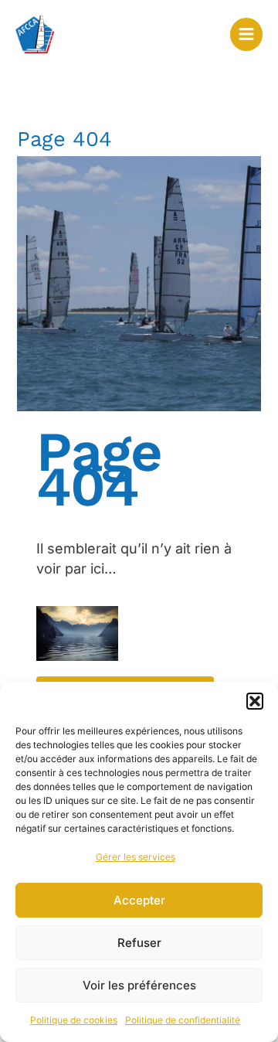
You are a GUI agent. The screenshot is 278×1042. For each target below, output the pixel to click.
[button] (255, 701)
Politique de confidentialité (182, 1020)
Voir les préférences (139, 985)
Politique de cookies (73, 1020)
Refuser (139, 942)
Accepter (139, 900)
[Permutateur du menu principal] (246, 34)
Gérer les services (135, 857)
